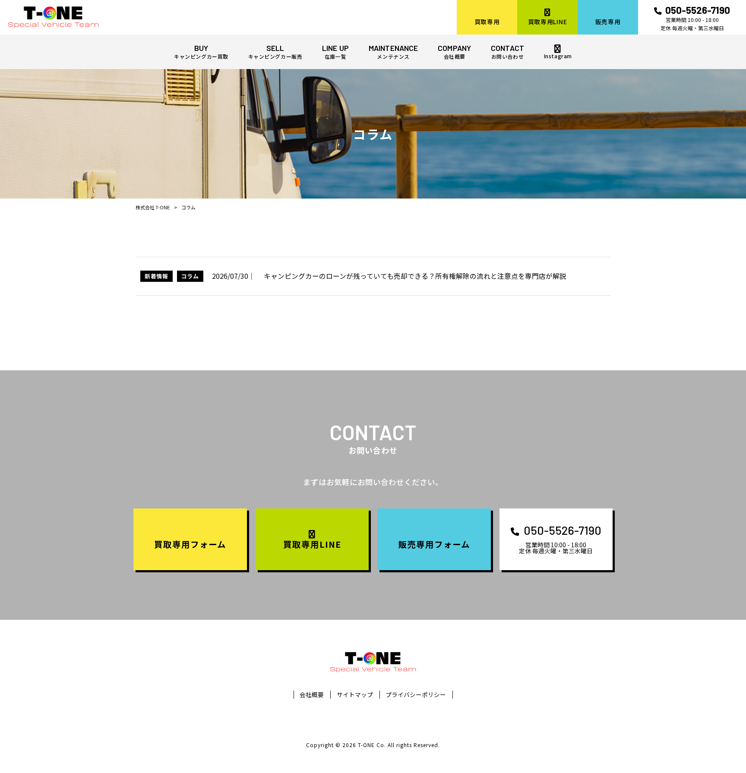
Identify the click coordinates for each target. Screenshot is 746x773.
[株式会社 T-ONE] (53, 17)
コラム (190, 276)
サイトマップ (355, 695)
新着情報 (156, 276)
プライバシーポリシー (416, 695)
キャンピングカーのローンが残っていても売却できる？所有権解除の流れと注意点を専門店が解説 (415, 276)
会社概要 (312, 695)
